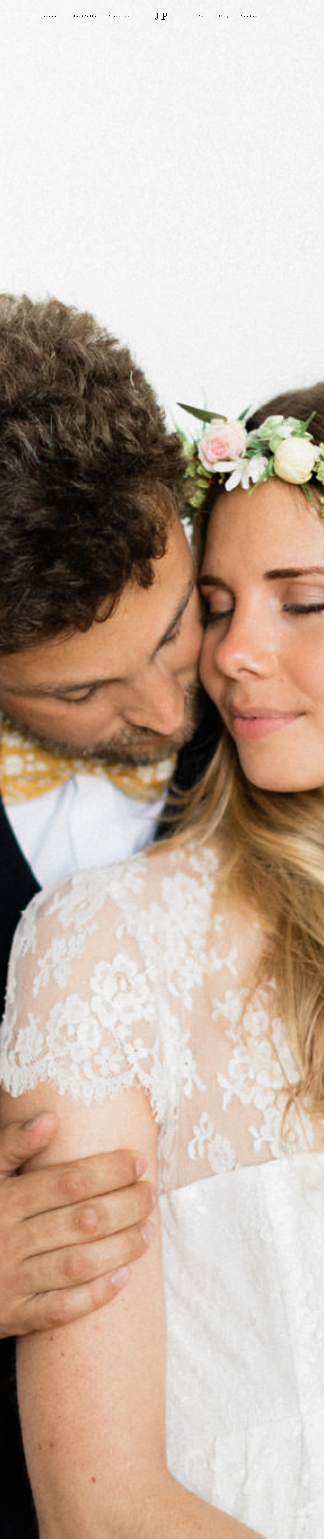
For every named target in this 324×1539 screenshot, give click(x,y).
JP (162, 16)
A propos (119, 16)
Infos (200, 16)
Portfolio (85, 16)
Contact (251, 16)
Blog (224, 16)
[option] (162, 769)
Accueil (52, 16)
